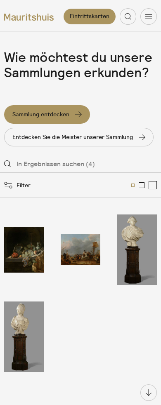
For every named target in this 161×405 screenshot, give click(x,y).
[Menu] (148, 16)
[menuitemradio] (133, 185)
